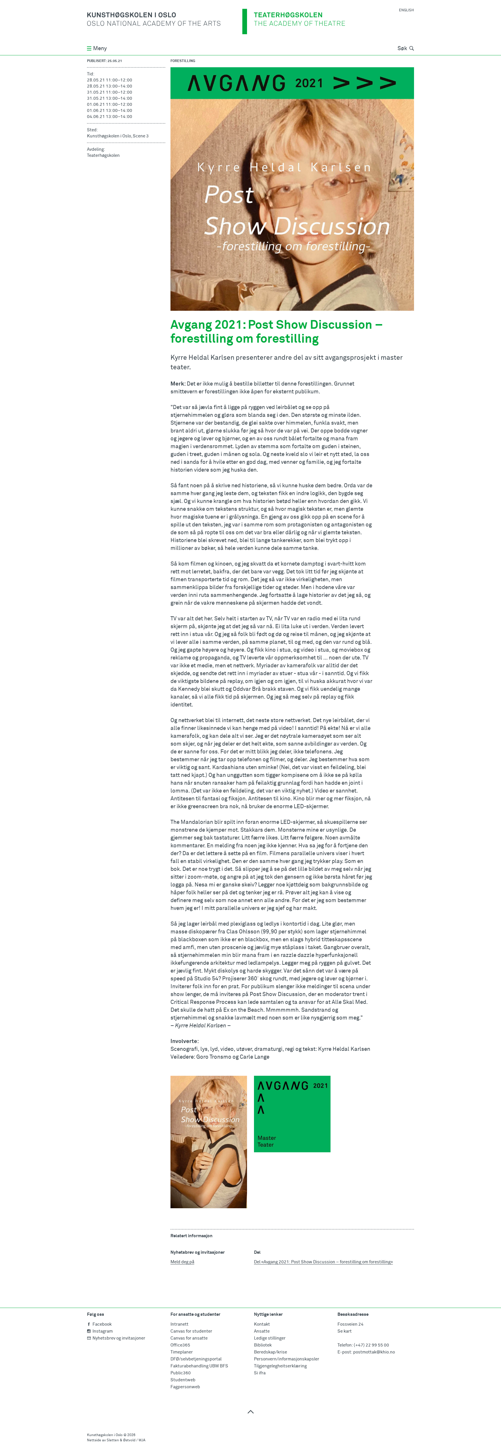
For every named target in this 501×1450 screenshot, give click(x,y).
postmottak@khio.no (374, 1352)
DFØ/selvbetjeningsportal (196, 1359)
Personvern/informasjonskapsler (286, 1359)
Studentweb (182, 1380)
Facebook (102, 1324)
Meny (100, 48)
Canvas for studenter (191, 1331)
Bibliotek (263, 1345)
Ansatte (262, 1331)
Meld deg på (182, 1262)
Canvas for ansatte (189, 1338)
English (406, 10)
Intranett (179, 1324)
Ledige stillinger (270, 1338)
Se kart (344, 1331)
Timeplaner (181, 1352)
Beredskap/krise (270, 1352)
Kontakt (262, 1324)
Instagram (102, 1331)
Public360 (180, 1373)
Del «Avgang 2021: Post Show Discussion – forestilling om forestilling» (323, 1262)
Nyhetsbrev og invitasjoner (118, 1338)
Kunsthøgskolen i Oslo (105, 1435)
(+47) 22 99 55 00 (371, 1345)
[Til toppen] (250, 1411)
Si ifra (260, 1373)
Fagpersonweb (185, 1387)
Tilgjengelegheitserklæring (280, 1366)
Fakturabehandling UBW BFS (199, 1366)
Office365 (180, 1345)
